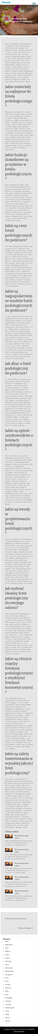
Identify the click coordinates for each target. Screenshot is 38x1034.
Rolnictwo (8, 988)
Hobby (7, 955)
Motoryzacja (8, 968)
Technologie (8, 998)
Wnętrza (7, 1018)
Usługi (7, 1014)
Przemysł (7, 984)
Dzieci (7, 948)
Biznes (7, 941)
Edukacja (7, 951)
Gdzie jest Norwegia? (25, 928)
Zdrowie (7, 1021)
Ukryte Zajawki (9, 1008)
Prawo (7, 981)
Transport (8, 1001)
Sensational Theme (19, 1031)
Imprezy (7, 958)
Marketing (8, 961)
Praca (6, 978)
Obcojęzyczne (9, 974)
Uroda (7, 1011)
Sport (6, 994)
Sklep (6, 991)
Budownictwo (9, 945)
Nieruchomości (9, 971)
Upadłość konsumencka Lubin (16, 919)
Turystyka (8, 1004)
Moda (7, 964)
